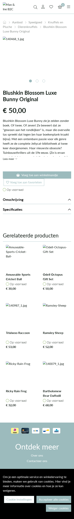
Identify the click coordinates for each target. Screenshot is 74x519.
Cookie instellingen (19, 499)
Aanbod (17, 22)
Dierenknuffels (28, 26)
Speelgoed (35, 22)
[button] (30, 81)
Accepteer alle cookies (54, 499)
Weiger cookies (58, 508)
